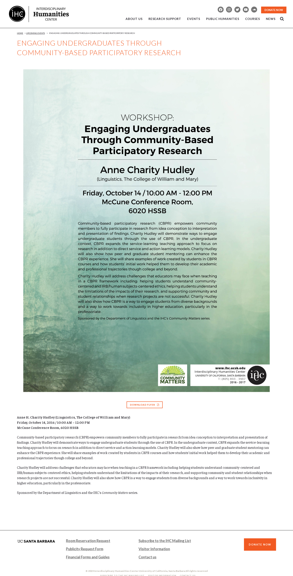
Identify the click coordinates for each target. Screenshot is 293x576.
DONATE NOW (273, 10)
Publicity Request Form (84, 549)
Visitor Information (154, 549)
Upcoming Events (35, 33)
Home (20, 33)
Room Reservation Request (88, 541)
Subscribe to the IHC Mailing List (165, 541)
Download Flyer (142, 404)
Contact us (147, 557)
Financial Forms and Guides (88, 557)
